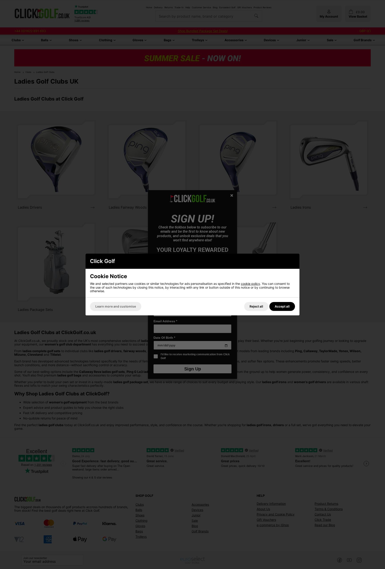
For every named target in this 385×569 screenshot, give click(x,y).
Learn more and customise (115, 306)
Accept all (282, 306)
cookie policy (250, 284)
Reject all (256, 306)
